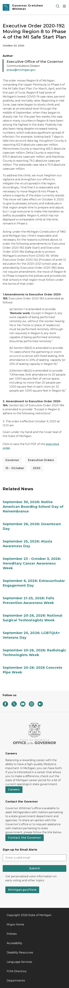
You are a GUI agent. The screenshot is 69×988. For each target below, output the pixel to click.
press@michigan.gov (21, 69)
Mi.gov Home (15, 924)
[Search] (58, 6)
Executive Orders (41, 460)
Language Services (19, 961)
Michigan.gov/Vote (22, 889)
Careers (14, 789)
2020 (37, 468)
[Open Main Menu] (64, 6)
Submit (34, 868)
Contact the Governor (24, 837)
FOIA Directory (17, 971)
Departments (16, 980)
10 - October (14, 468)
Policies (12, 933)
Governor (12, 460)
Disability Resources (20, 952)
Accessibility (14, 943)
